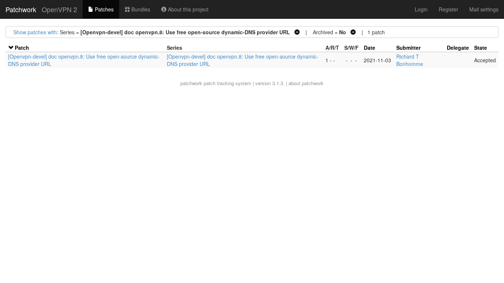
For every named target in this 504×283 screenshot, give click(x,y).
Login (421, 9)
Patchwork (21, 9)
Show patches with (35, 32)
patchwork (191, 83)
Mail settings (483, 9)
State (480, 47)
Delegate (458, 47)
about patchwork (306, 83)
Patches (103, 9)
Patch (22, 47)
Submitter (408, 47)
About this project (187, 9)
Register (448, 9)
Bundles (140, 9)
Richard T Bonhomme (409, 60)
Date (369, 47)
